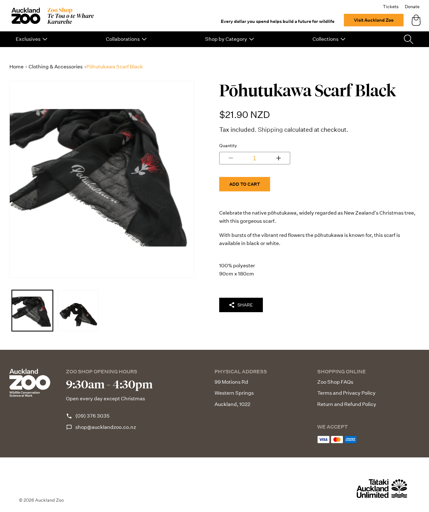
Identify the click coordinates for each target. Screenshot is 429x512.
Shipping (270, 129)
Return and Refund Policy (346, 404)
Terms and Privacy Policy (346, 393)
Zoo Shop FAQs (335, 382)
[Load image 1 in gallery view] (32, 310)
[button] (31, 39)
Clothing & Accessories (56, 67)
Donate (412, 6)
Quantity (228, 145)
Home (16, 67)
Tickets (391, 6)
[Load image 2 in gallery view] (78, 310)
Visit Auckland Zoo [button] (374, 20)
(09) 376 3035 (92, 416)
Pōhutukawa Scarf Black (114, 67)
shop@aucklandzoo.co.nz (105, 427)
